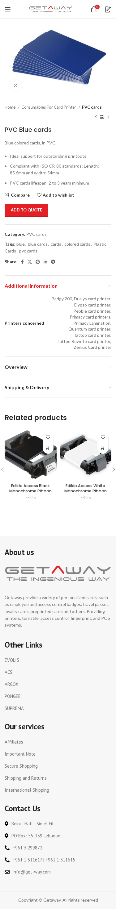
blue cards (38, 244)
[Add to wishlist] (48, 437)
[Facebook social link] (22, 262)
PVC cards (92, 107)
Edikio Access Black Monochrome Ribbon (30, 488)
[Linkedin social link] (45, 262)
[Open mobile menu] (8, 9)
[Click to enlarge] (15, 85)
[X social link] (30, 262)
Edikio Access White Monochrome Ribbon (85, 488)
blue (20, 244)
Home (10, 107)
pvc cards (28, 250)
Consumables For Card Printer (49, 107)
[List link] (58, 660)
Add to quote (26, 209)
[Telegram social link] (53, 262)
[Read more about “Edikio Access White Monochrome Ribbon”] (102, 448)
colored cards (77, 244)
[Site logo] (50, 8)
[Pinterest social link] (38, 262)
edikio (30, 497)
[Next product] (108, 117)
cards (56, 244)
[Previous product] (96, 117)
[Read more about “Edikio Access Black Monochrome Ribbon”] (48, 448)
